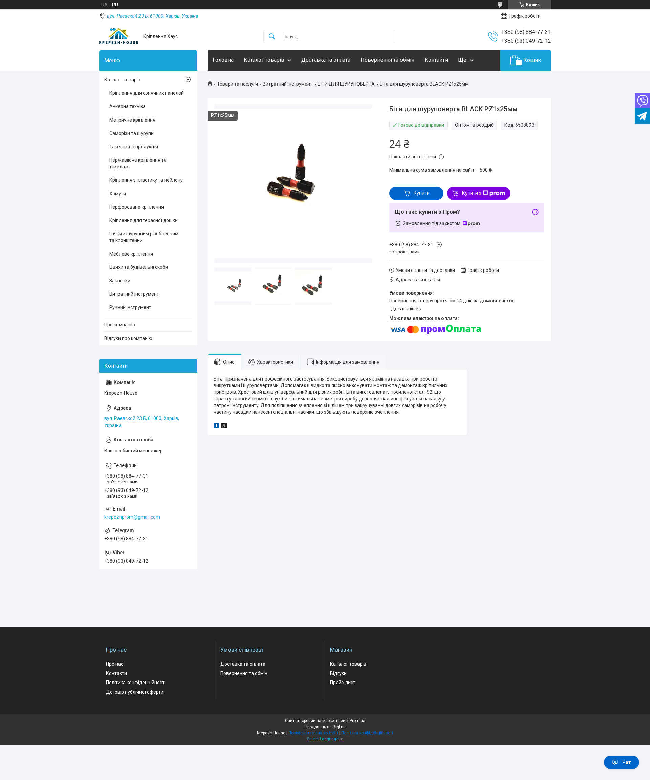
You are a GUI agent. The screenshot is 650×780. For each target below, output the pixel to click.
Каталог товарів (264, 60)
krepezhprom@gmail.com (132, 517)
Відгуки (338, 673)
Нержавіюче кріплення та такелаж (138, 163)
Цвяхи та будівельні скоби (138, 267)
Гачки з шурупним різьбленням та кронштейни (143, 237)
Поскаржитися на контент (313, 733)
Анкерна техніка (127, 106)
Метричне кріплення (132, 120)
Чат (626, 762)
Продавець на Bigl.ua (325, 726)
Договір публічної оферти (135, 692)
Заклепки (119, 280)
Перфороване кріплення (136, 207)
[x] (224, 426)
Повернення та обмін (387, 60)
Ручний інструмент (130, 307)
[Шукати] (272, 36)
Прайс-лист (342, 682)
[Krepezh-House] (118, 36)
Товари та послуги (237, 84)
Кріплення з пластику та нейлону (146, 180)
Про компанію (119, 324)
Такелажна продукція (133, 146)
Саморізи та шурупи (131, 133)
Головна (223, 60)
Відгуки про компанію (128, 338)
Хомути (117, 193)
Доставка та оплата (325, 60)
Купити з (471, 193)
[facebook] (216, 426)
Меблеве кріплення (131, 254)
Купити (422, 193)
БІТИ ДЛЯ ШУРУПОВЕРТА (346, 84)
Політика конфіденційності (136, 682)
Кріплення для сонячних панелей (146, 93)
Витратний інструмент (287, 84)
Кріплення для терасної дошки (143, 220)
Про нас (114, 664)
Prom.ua (357, 720)
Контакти (436, 60)
